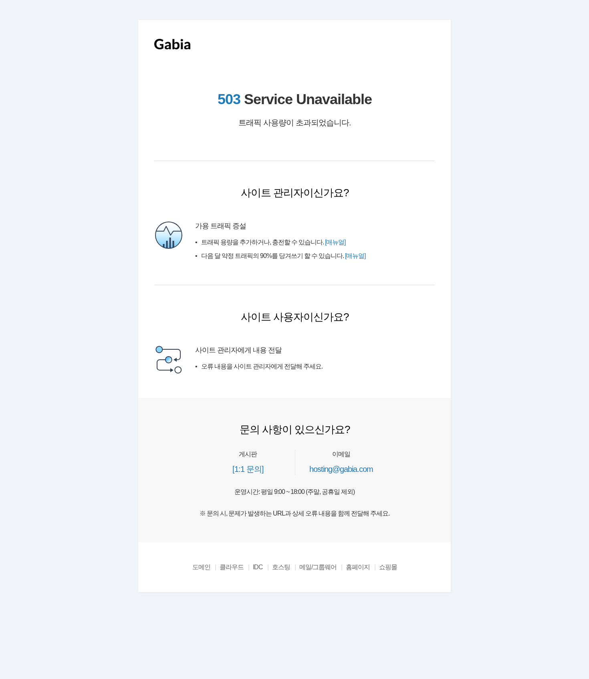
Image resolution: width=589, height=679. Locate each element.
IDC (258, 567)
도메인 (201, 567)
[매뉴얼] (335, 242)
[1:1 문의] (248, 469)
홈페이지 (358, 567)
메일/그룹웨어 (318, 567)
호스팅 (281, 567)
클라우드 (232, 567)
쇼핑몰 (388, 567)
